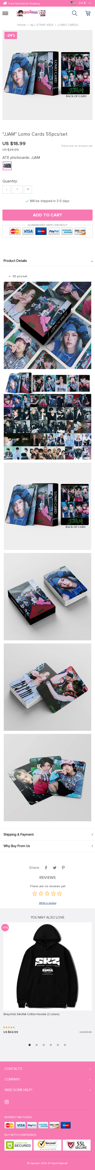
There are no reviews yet (77, 146)
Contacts (13, 1069)
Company (12, 1079)
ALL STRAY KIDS (41, 25)
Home (21, 25)
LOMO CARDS (68, 25)
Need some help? (18, 1090)
